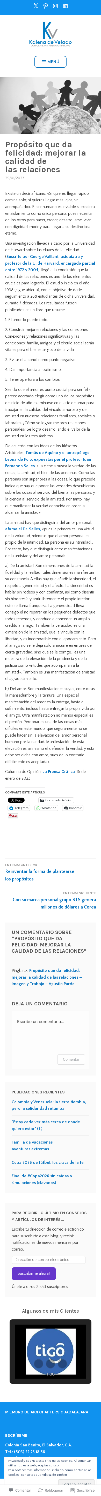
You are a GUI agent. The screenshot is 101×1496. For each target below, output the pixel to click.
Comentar (71, 1059)
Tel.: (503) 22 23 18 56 (25, 1452)
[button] (38, 1363)
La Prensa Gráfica (58, 771)
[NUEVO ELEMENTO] (36, 6)
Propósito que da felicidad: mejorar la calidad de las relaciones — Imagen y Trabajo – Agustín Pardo (47, 977)
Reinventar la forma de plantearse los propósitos (39, 872)
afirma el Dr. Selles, (23, 529)
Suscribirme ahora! (34, 1273)
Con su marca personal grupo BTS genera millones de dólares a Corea (54, 900)
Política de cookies (55, 1475)
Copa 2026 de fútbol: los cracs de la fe (48, 1162)
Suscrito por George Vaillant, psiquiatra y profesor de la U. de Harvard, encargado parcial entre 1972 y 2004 (50, 263)
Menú (53, 61)
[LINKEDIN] (65, 6)
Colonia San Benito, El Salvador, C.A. (38, 1445)
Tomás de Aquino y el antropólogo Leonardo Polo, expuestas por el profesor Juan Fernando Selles (48, 459)
